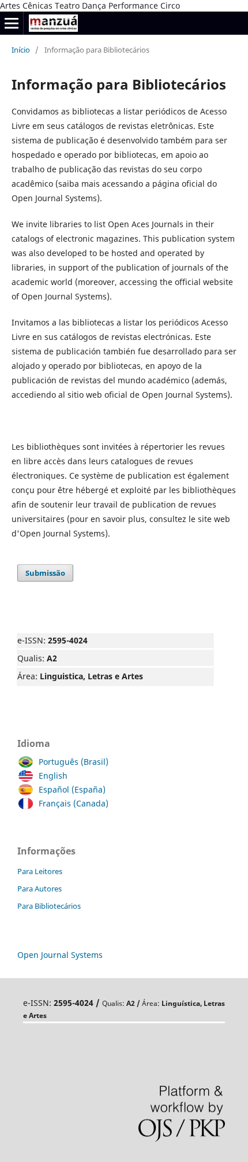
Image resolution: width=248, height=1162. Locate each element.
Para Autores (39, 888)
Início (21, 50)
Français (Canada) (73, 803)
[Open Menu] (11, 23)
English (53, 775)
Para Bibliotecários (49, 906)
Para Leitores (39, 871)
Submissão (45, 573)
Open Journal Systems (60, 954)
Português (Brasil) (73, 761)
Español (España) (72, 789)
